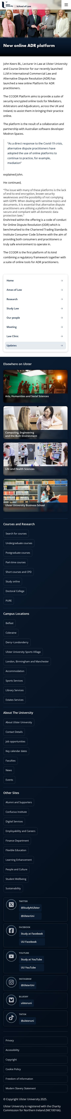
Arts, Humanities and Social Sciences (27, 396)
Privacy (10, 1040)
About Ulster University (19, 722)
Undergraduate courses (17, 542)
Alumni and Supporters (17, 801)
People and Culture (15, 868)
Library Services (13, 689)
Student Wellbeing (14, 878)
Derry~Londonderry (15, 641)
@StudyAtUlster (30, 907)
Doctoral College (13, 590)
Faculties (11, 760)
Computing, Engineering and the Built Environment (21, 434)
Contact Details (14, 732)
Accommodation (13, 670)
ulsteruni (26, 1003)
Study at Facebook (32, 933)
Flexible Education (14, 849)
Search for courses (16, 533)
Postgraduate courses (16, 551)
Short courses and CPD (17, 571)
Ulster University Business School (25, 505)
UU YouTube (28, 967)
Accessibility (12, 1050)
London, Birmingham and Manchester (27, 661)
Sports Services (13, 679)
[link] (35, 386)
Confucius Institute (15, 811)
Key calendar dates (16, 751)
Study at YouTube (31, 959)
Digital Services (13, 820)
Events (8, 779)
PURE (9, 600)
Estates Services (13, 699)
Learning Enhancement (17, 859)
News (7, 769)
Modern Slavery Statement (21, 1088)
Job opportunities (15, 741)
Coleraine (9, 631)
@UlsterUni (26, 915)
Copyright (11, 1059)
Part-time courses (14, 561)
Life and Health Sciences (19, 469)
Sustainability (12, 887)
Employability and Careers (19, 830)
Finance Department (16, 839)
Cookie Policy (13, 1069)
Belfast (8, 622)
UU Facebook (29, 941)
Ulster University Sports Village (23, 652)
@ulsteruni (26, 1019)
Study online (11, 580)
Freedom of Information (19, 1078)
